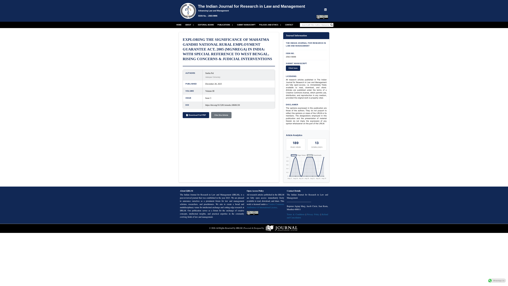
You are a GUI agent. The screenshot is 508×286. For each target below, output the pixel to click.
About (188, 25)
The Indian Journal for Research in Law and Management (251, 6)
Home (179, 25)
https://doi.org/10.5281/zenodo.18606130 (222, 105)
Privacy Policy (313, 214)
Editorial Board (206, 25)
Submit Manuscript (246, 25)
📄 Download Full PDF (196, 115)
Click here (293, 68)
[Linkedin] (325, 9)
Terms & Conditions (296, 214)
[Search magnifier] (331, 25)
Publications (223, 25)
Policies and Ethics (268, 25)
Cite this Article (221, 115)
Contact (289, 25)
